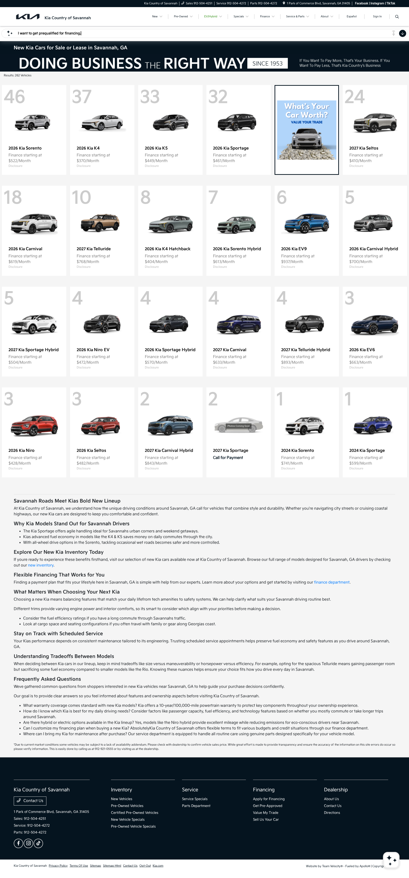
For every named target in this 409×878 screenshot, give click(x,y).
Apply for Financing (269, 799)
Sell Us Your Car (266, 820)
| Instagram (376, 3)
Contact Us (32, 801)
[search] (397, 17)
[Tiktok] (38, 843)
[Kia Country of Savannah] (54, 16)
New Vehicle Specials (128, 820)
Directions (332, 813)
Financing (264, 790)
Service (190, 790)
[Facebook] (18, 843)
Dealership (336, 790)
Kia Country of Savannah (30, 866)
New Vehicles (121, 799)
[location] (284, 3)
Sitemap (95, 866)
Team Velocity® (332, 866)
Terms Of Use (79, 866)
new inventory (40, 565)
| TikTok (390, 3)
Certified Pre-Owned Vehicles (134, 813)
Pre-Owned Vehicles (127, 806)
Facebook (361, 3)
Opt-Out (145, 866)
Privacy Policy (58, 866)
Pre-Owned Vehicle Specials (133, 826)
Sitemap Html (112, 866)
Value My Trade (265, 813)
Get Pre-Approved (267, 806)
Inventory (121, 790)
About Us (331, 799)
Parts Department (196, 806)
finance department (332, 582)
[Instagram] (28, 843)
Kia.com (158, 866)
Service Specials (195, 799)
